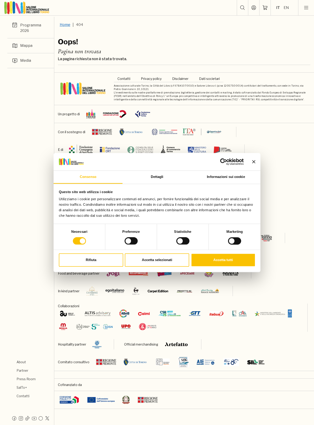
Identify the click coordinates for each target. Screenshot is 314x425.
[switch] (131, 241)
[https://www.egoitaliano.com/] (115, 291)
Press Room (26, 379)
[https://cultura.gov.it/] (197, 149)
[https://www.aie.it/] (206, 362)
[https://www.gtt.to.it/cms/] (194, 313)
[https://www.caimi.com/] (144, 313)
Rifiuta (91, 260)
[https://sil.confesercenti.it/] (256, 362)
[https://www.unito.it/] (147, 326)
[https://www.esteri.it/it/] (187, 132)
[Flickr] (40, 418)
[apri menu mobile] (306, 8)
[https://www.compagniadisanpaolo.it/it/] (81, 149)
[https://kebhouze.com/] (164, 273)
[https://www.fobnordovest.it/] (140, 149)
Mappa (26, 45)
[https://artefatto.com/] (177, 344)
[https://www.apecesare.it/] (187, 273)
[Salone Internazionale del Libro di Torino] (27, 8)
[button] (242, 8)
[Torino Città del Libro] (91, 114)
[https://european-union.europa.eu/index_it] (101, 400)
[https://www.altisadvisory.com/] (98, 313)
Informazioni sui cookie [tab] (226, 177)
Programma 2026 (30, 28)
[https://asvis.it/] (124, 313)
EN (286, 8)
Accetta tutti (223, 260)
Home (65, 25)
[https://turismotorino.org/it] (263, 238)
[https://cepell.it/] (223, 149)
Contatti (23, 396)
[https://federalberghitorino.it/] (97, 344)
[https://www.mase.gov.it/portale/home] (274, 313)
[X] (47, 418)
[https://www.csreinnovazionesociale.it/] (169, 313)
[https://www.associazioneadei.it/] (162, 362)
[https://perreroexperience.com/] (136, 291)
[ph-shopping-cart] (265, 8)
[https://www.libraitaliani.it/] (231, 362)
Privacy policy (151, 79)
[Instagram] (21, 418)
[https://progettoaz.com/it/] (184, 291)
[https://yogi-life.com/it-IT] (113, 273)
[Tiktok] (27, 418)
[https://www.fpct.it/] (143, 114)
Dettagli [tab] (157, 177)
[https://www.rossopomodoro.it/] (138, 273)
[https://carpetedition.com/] (158, 291)
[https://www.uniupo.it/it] (126, 326)
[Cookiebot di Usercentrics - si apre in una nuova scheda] (223, 161)
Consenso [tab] (88, 177)
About (21, 362)
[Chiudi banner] (253, 161)
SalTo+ (22, 387)
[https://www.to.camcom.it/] (170, 149)
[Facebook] (14, 418)
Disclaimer (180, 79)
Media (25, 60)
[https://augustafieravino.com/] (231, 273)
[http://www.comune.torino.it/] (131, 132)
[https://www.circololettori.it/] (114, 114)
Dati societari (209, 79)
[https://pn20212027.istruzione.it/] (69, 400)
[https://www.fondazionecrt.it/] (110, 149)
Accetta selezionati (157, 260)
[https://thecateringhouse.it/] (92, 291)
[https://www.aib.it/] (183, 362)
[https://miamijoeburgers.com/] (208, 273)
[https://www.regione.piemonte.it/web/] (102, 132)
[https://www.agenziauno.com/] (67, 313)
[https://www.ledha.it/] (239, 313)
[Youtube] (34, 418)
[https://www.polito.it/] (94, 326)
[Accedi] (253, 8)
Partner (22, 370)
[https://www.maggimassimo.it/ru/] (210, 291)
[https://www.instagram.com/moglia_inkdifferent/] (63, 326)
